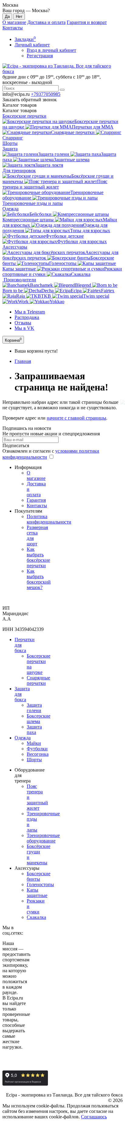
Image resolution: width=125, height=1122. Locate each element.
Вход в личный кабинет (51, 50)
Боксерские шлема (38, 718)
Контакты (12, 27)
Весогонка (38, 754)
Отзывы (23, 322)
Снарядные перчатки (38, 680)
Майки (34, 743)
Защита (10, 148)
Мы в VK (24, 328)
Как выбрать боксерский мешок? (39, 579)
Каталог (19, 110)
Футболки (37, 748)
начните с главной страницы (76, 417)
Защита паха (34, 729)
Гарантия (36, 500)
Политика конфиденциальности (49, 519)
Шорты (10, 143)
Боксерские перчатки (24, 116)
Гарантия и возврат (87, 22)
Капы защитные (37, 892)
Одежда (10, 208)
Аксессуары (14, 247)
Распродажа (27, 317)
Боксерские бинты (38, 876)
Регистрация (40, 55)
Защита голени (34, 707)
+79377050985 (45, 94)
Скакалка (36, 917)
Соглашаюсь (94, 1116)
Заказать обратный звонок (29, 99)
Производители (19, 279)
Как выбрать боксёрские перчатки (38, 557)
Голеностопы (40, 884)
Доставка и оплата (46, 22)
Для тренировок (19, 170)
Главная (23, 361)
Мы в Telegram (30, 311)
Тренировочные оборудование (43, 838)
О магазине (14, 22)
